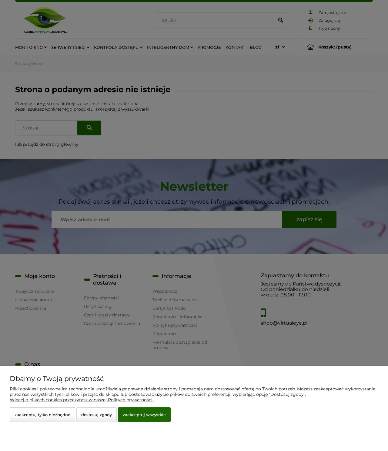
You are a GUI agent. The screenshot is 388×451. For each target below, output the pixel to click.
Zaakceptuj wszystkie (144, 414)
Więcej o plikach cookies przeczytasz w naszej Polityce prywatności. (81, 400)
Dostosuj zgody (96, 414)
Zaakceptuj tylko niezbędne (42, 414)
